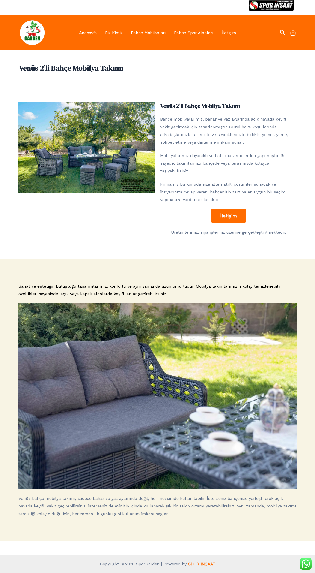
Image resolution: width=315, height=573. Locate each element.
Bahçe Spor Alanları (193, 32)
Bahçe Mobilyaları (148, 32)
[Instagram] (293, 33)
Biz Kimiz (114, 32)
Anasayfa (88, 32)
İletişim (229, 32)
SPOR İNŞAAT (201, 563)
